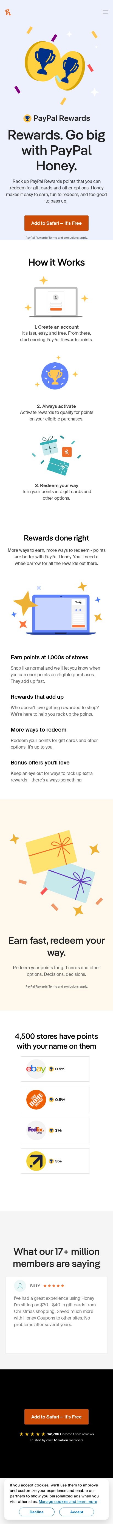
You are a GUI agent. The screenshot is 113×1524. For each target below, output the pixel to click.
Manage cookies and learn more (68, 1501)
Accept (76, 1512)
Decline (37, 1512)
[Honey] (8, 12)
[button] (105, 12)
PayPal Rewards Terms (41, 238)
